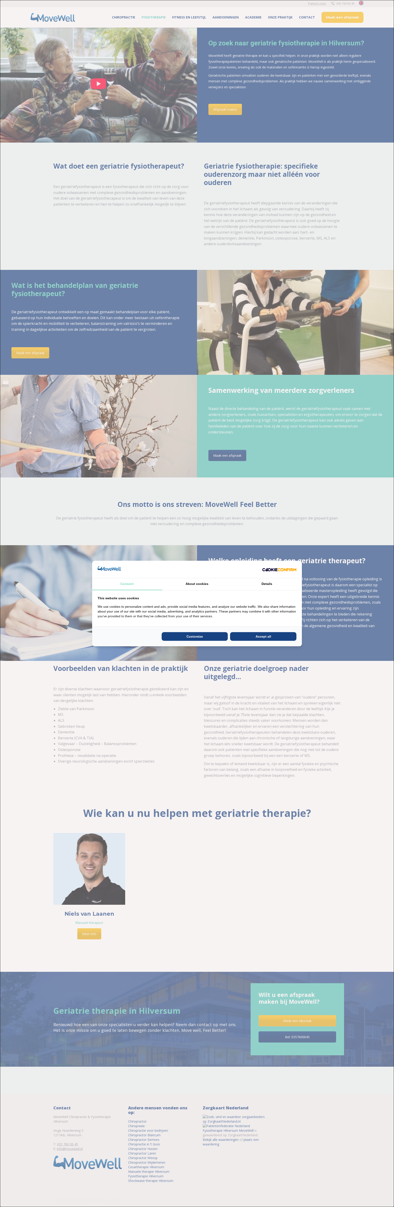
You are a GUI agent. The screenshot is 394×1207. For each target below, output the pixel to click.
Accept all (263, 636)
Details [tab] (267, 584)
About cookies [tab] (197, 584)
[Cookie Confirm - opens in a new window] (279, 569)
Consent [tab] (127, 584)
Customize (195, 636)
